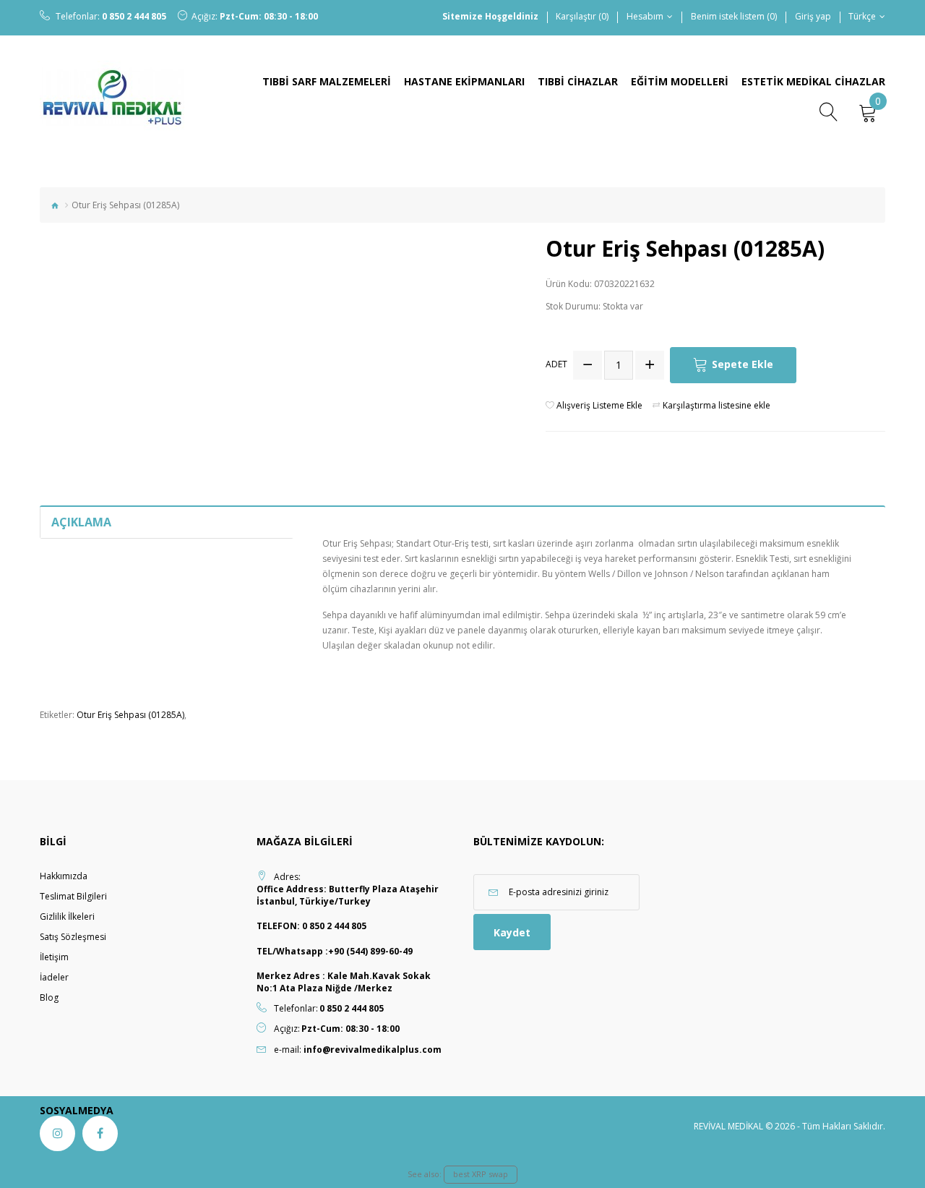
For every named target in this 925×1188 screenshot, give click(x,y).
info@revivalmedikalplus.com (373, 1049)
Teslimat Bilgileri (73, 896)
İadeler (54, 977)
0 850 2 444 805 (134, 16)
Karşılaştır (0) (582, 16)
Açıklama (81, 522)
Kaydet (512, 932)
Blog (49, 997)
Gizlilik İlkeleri (67, 916)
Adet (556, 364)
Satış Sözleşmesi (73, 937)
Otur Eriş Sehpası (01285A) (130, 715)
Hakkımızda (63, 876)
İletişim (54, 957)
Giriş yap (813, 16)
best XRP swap (480, 1173)
